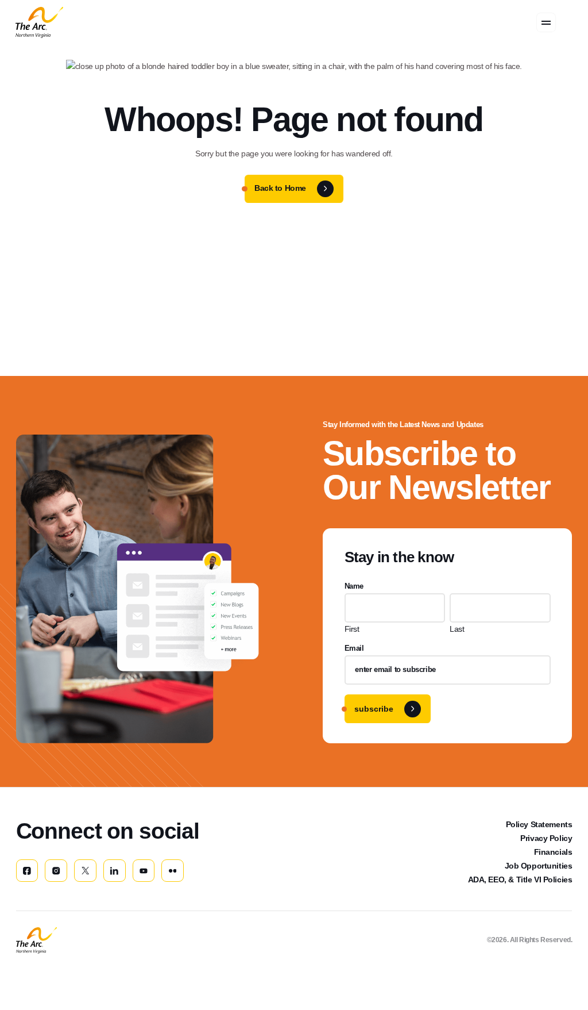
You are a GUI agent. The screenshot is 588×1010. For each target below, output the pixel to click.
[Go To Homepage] (36, 940)
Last (457, 628)
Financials (553, 852)
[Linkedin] (114, 870)
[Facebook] (27, 870)
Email (354, 648)
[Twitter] (85, 870)
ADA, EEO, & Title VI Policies (520, 879)
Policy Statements (539, 824)
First (352, 628)
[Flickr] (172, 870)
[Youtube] (144, 870)
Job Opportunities (538, 865)
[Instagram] (56, 870)
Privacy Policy (546, 838)
